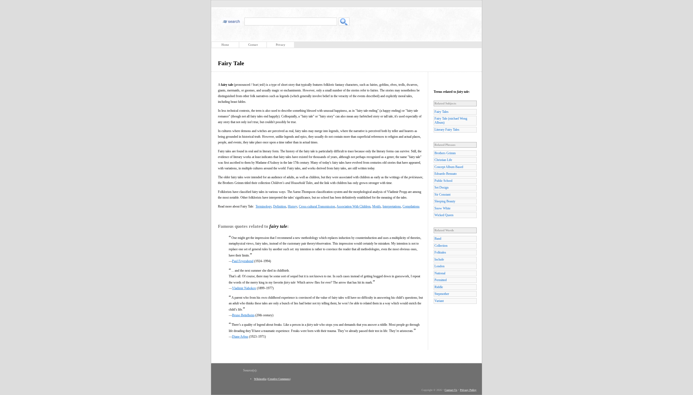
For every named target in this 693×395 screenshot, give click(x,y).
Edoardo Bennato (445, 174)
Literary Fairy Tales (446, 129)
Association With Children (353, 206)
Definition (279, 206)
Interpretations (392, 206)
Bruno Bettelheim (243, 315)
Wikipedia (260, 378)
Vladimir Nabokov (244, 288)
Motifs (376, 206)
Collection (440, 246)
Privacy (280, 44)
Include (439, 259)
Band (437, 239)
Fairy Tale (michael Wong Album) (450, 120)
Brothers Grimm (445, 153)
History (292, 206)
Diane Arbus (240, 336)
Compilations (411, 206)
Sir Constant (442, 194)
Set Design (441, 187)
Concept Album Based (448, 167)
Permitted (440, 280)
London (439, 266)
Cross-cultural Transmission (317, 206)
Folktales (440, 252)
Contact (253, 44)
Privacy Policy (468, 390)
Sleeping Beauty (444, 201)
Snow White (442, 208)
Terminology (264, 206)
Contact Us (450, 390)
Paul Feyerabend (242, 261)
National (439, 273)
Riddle (438, 287)
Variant (439, 301)
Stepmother (441, 294)
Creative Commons (279, 378)
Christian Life (443, 160)
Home (225, 44)
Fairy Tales (441, 112)
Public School (443, 181)
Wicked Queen (443, 215)
